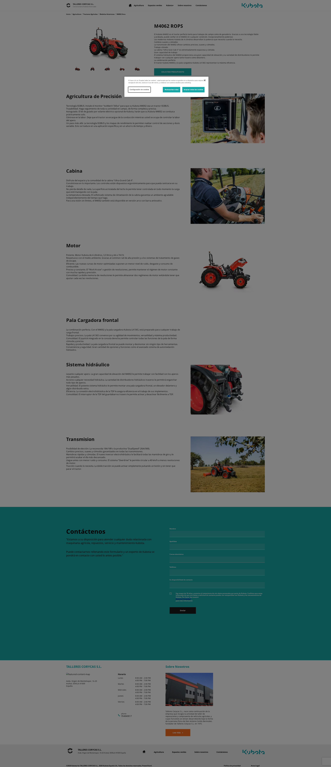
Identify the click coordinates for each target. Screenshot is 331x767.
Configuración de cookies (139, 89)
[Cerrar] (205, 80)
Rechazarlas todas (172, 89)
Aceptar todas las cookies (193, 89)
